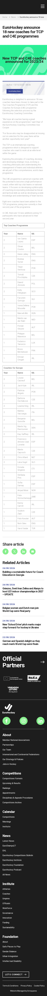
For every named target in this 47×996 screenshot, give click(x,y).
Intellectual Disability (12, 961)
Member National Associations (16, 740)
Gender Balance (9, 951)
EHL (4, 850)
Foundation (10, 937)
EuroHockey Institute (12, 860)
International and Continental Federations (21, 754)
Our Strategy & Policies (13, 759)
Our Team (7, 750)
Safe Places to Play (11, 946)
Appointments (9, 793)
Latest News (8, 841)
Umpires (6, 898)
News (13, 17)
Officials (6, 903)
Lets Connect (14, 974)
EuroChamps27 (9, 846)
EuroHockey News (15, 91)
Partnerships (8, 745)
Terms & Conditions (11, 986)
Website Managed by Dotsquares (23, 991)
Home (5, 17)
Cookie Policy (39, 986)
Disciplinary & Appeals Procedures (18, 798)
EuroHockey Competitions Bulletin (18, 855)
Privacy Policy (26, 986)
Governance (8, 913)
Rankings (6, 788)
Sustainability (8, 927)
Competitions (12, 773)
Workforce (7, 908)
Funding (6, 922)
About (7, 735)
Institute (6, 826)
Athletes (6, 889)
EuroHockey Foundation (13, 865)
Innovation (7, 918)
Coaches (6, 894)
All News (6, 874)
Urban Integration (10, 956)
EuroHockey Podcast (12, 870)
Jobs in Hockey (9, 764)
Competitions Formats (12, 778)
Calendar (9, 812)
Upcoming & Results (11, 783)
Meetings (7, 822)
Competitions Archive (12, 802)
